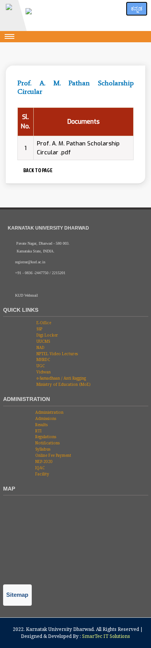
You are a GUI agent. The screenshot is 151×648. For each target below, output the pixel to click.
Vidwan (43, 372)
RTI (37, 431)
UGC (40, 365)
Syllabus (42, 449)
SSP (38, 329)
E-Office (43, 322)
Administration (48, 412)
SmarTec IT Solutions (106, 636)
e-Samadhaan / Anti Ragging (60, 378)
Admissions (45, 418)
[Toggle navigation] (9, 36)
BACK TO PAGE (37, 170)
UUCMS (42, 341)
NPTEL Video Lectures (56, 353)
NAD (40, 347)
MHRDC (42, 359)
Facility (41, 474)
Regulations (45, 436)
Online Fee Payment (52, 455)
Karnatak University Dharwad (60, 629)
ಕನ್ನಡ (136, 8)
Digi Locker (46, 335)
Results (41, 424)
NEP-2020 (43, 461)
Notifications (47, 443)
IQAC (39, 467)
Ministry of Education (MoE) (63, 384)
